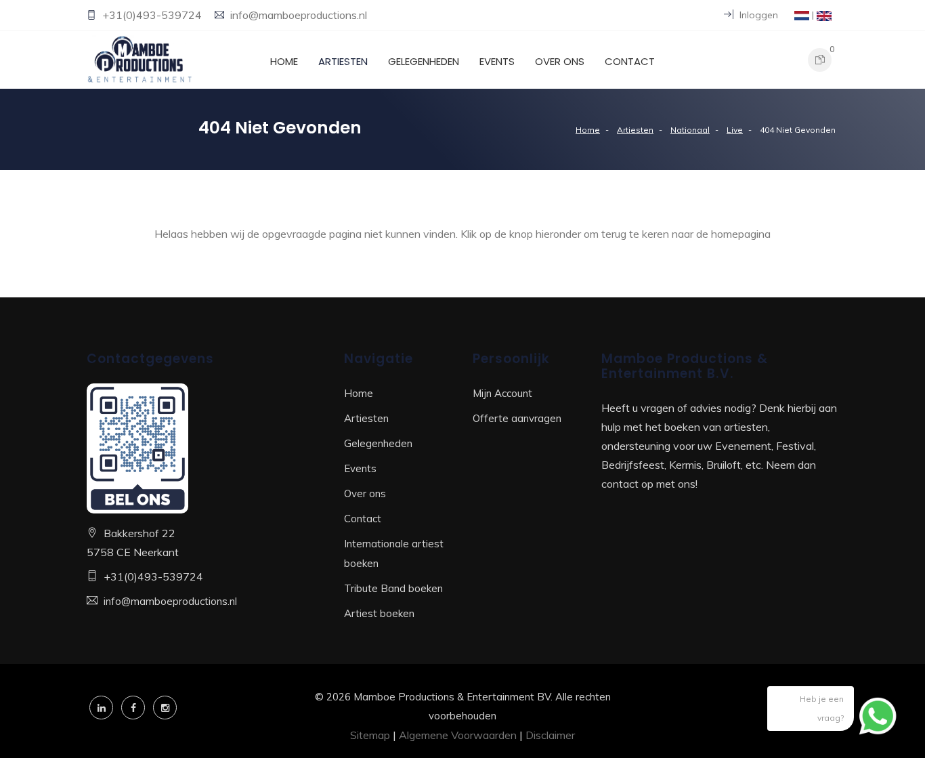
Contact (630, 61)
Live (735, 130)
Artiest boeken (379, 613)
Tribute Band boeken (393, 588)
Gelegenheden (423, 61)
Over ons (559, 61)
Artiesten (343, 61)
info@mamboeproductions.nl (298, 15)
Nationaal (690, 130)
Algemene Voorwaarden (458, 735)
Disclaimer (550, 735)
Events (497, 61)
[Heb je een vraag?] (877, 714)
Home (284, 61)
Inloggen (757, 15)
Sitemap (370, 735)
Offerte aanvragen (517, 418)
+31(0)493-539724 (153, 15)
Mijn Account (502, 393)
